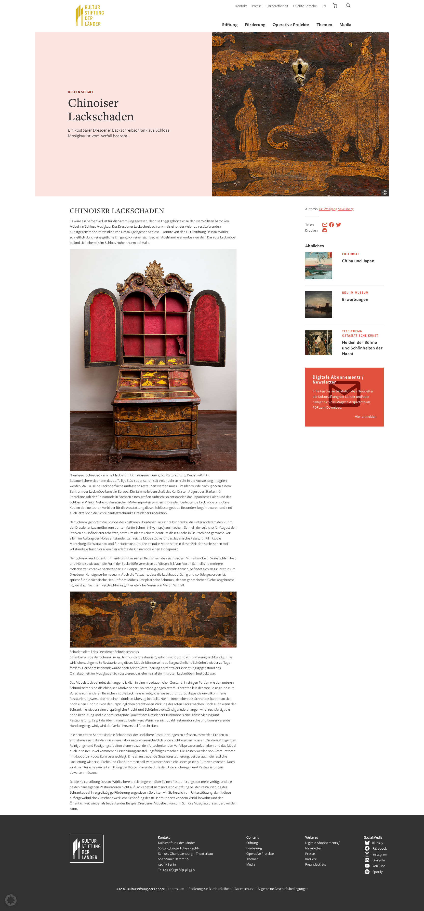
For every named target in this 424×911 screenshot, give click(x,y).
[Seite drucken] (324, 230)
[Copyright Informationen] (385, 192)
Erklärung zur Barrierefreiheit (209, 888)
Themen (252, 858)
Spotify (377, 871)
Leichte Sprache (305, 5)
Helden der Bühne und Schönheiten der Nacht (362, 347)
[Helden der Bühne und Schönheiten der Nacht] (318, 355)
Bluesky (377, 842)
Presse (257, 5)
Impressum (176, 888)
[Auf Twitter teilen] (339, 225)
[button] (11, 900)
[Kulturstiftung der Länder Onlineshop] (335, 6)
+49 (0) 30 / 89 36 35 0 (179, 869)
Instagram (379, 854)
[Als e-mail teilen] (324, 225)
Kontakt (241, 5)
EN (324, 5)
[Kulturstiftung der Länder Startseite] (89, 15)
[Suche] (348, 6)
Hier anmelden (365, 416)
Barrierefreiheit (277, 5)
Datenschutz (244, 888)
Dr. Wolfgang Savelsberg (336, 209)
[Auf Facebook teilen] (331, 225)
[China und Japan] (318, 278)
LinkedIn (378, 860)
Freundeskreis (315, 864)
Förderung (254, 848)
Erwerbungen (355, 299)
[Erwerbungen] (318, 316)
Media (250, 864)
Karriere (311, 858)
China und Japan (358, 260)
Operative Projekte (260, 853)
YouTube (378, 865)
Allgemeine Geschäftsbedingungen (283, 888)
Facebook (379, 848)
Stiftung (252, 842)
